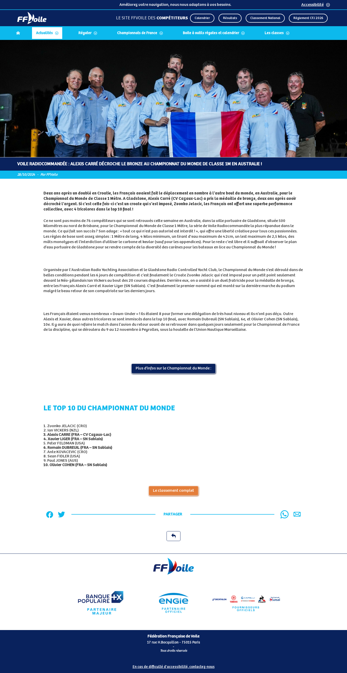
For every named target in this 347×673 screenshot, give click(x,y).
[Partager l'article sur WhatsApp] (284, 514)
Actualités (44, 33)
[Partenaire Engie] (173, 603)
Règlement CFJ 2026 (308, 18)
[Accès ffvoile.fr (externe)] (31, 18)
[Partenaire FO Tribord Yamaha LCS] (246, 603)
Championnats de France (137, 33)
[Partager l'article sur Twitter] (61, 514)
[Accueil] (18, 33)
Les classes (274, 33)
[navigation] (173, 33)
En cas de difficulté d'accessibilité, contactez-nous (174, 667)
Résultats (230, 18)
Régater (84, 33)
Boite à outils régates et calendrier (211, 33)
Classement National (265, 18)
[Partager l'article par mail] (297, 514)
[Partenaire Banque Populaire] (100, 603)
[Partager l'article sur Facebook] (49, 514)
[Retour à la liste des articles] (174, 536)
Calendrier (202, 18)
